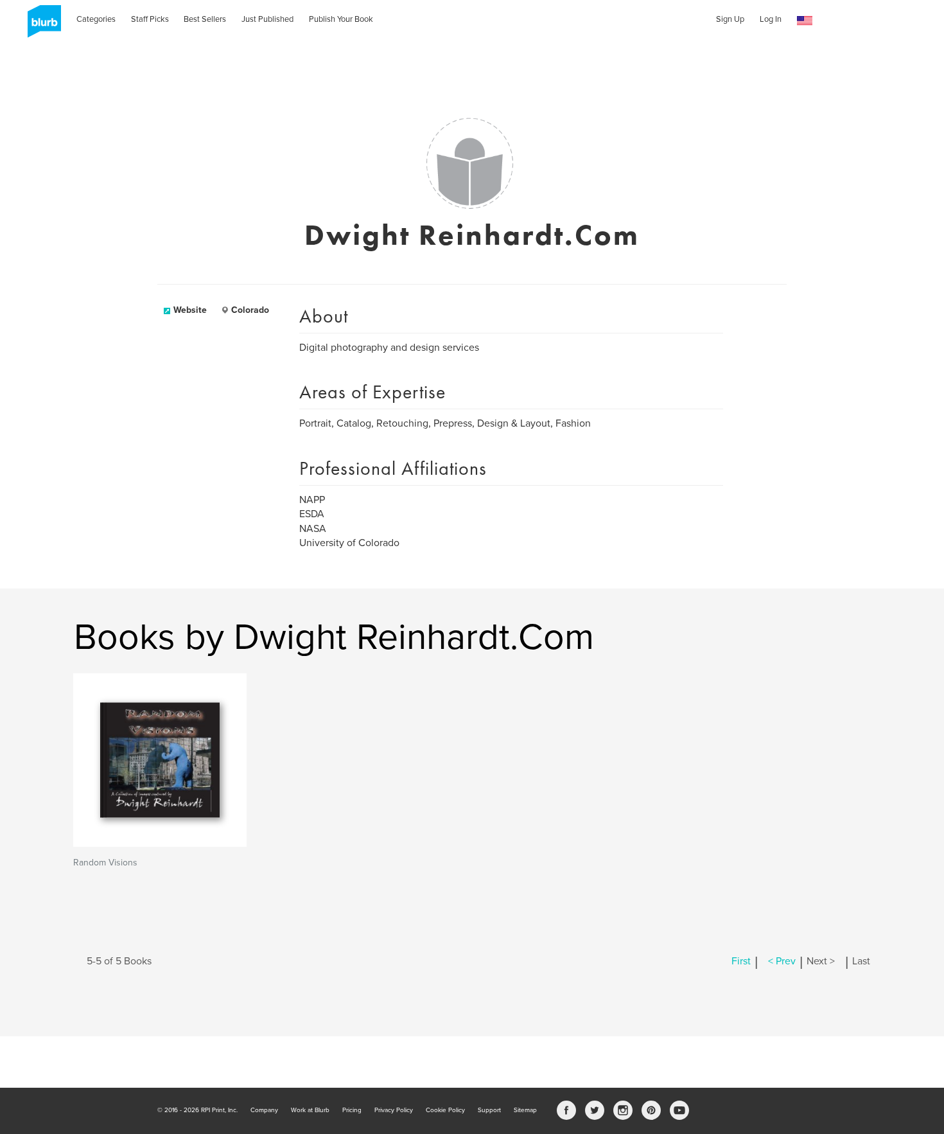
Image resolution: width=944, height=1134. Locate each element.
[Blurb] (40, 25)
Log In (771, 19)
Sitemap (525, 1110)
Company (264, 1110)
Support (489, 1110)
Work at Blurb (310, 1110)
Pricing (352, 1110)
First (741, 961)
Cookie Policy (445, 1110)
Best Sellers (205, 19)
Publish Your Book (341, 19)
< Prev (782, 961)
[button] (804, 21)
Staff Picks (150, 19)
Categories (96, 19)
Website (190, 310)
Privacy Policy (393, 1110)
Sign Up (730, 19)
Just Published (267, 19)
